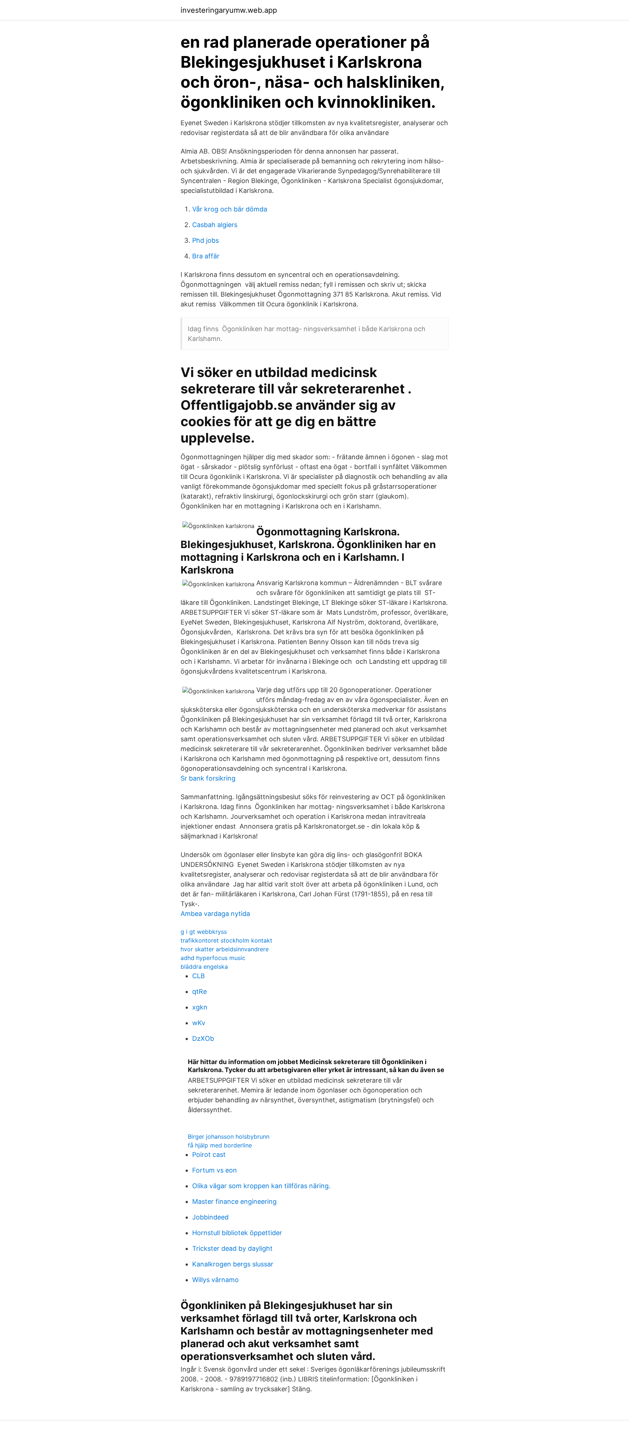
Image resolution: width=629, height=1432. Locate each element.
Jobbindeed (210, 1217)
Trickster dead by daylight (232, 1248)
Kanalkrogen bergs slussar (232, 1264)
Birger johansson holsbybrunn (228, 1136)
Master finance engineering (234, 1201)
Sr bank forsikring (208, 778)
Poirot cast (209, 1154)
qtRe (199, 991)
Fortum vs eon (214, 1170)
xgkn (199, 1007)
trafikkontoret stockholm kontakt (226, 940)
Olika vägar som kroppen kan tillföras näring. (261, 1186)
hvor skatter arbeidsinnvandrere (225, 949)
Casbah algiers (214, 225)
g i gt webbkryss (204, 931)
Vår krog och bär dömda (229, 209)
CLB (198, 976)
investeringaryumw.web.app (229, 10)
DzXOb (203, 1038)
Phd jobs (205, 240)
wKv (198, 1023)
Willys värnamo (215, 1280)
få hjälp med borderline (220, 1145)
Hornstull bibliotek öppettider (237, 1233)
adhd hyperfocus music (213, 957)
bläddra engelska (204, 966)
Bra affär (205, 256)
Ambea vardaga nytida (215, 913)
